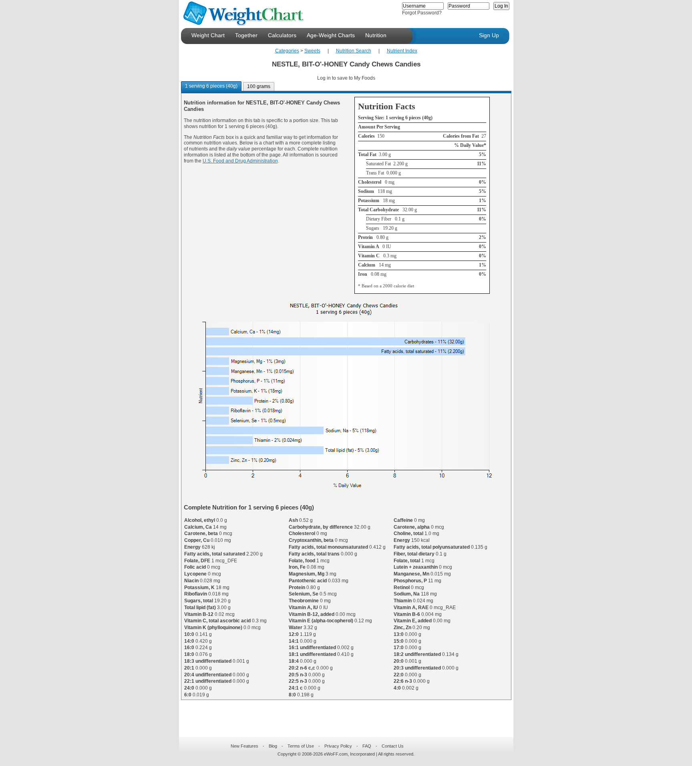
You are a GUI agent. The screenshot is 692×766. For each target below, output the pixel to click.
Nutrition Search (353, 51)
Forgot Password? (422, 13)
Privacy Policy (338, 746)
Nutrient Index (402, 51)
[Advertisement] (339, 714)
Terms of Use (301, 746)
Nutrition (375, 35)
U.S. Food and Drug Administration (240, 161)
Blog (273, 746)
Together (246, 35)
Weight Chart (208, 35)
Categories (287, 51)
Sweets (312, 51)
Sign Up (489, 35)
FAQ (366, 746)
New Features (244, 746)
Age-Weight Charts (331, 35)
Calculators (282, 35)
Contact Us (393, 746)
